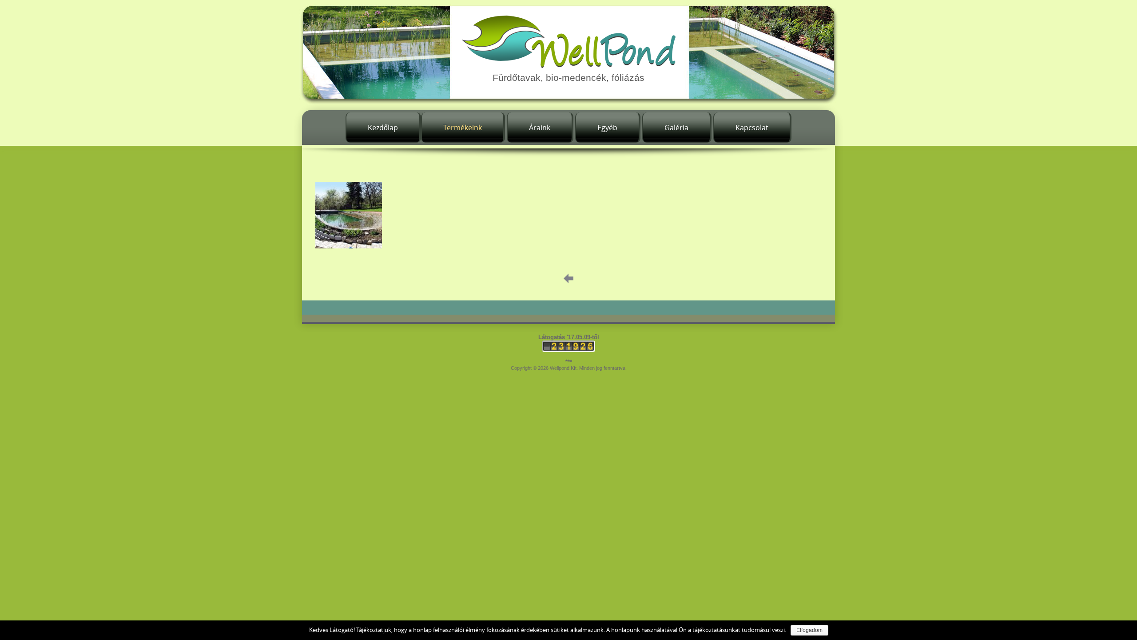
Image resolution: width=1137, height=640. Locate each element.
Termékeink (462, 127)
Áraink (539, 127)
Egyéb (607, 127)
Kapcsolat (751, 127)
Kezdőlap (383, 127)
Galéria (676, 127)
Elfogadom (809, 630)
